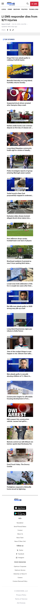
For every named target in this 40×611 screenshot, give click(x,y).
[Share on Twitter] (10, 30)
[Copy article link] (13, 30)
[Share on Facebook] (7, 30)
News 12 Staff (6, 24)
